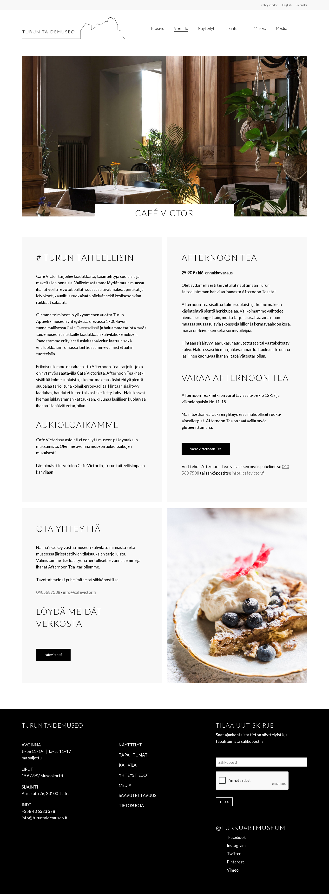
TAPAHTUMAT (133, 754)
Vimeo (231, 870)
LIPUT (27, 769)
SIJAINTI (30, 787)
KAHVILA (128, 765)
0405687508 (48, 592)
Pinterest (234, 861)
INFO (27, 804)
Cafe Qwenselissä (83, 327)
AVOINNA (31, 744)
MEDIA (125, 785)
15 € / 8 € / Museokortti (42, 775)
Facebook (235, 837)
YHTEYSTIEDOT (134, 775)
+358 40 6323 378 (38, 811)
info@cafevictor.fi (79, 592)
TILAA (224, 802)
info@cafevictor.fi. (248, 473)
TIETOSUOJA (131, 805)
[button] (206, 449)
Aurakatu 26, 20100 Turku (46, 793)
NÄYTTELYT (130, 744)
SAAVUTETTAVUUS (137, 795)
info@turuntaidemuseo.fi (44, 817)
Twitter (232, 853)
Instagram (235, 845)
